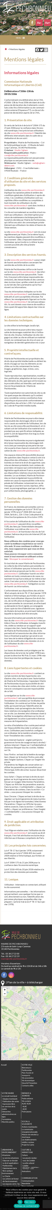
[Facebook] (37, 50)
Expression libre (9, 1104)
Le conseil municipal (9, 1096)
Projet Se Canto (28, 1145)
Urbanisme (6, 1155)
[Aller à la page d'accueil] (5, 49)
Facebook (32, 22)
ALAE (25, 1106)
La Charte (6, 1176)
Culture (25, 1155)
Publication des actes (11, 1101)
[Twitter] (41, 50)
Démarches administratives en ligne (9, 1114)
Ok (20, 1202)
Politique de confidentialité (26, 1206)
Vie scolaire (26, 1101)
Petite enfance (27, 1098)
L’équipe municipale (10, 1099)
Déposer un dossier (10, 1160)
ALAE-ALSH (26, 1104)
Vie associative (27, 1078)
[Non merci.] (48, 1198)
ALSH (25, 1109)
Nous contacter (28, 1186)
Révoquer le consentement (21, 559)
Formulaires (6, 1119)
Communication (28, 1181)
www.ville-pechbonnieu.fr (22, 133)
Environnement (8, 1173)
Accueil (4, 1065)
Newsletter (26, 1183)
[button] (30, 39)
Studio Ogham (21, 150)
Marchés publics (8, 1122)
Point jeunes (26, 1112)
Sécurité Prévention (29, 1083)
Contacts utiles (27, 1086)
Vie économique (28, 1080)
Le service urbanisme (11, 1158)
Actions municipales (29, 1127)
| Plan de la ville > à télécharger (24, 982)
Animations (26, 1171)
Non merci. (30, 1202)
